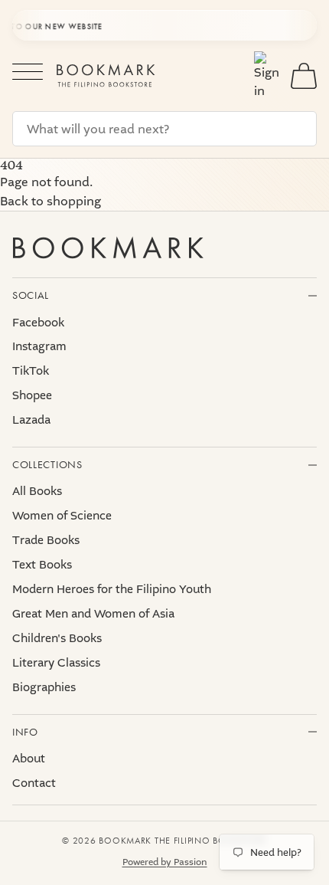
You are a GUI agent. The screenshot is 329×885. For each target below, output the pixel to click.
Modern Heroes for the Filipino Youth (111, 589)
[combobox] (164, 128)
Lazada (31, 420)
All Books (37, 491)
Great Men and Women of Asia (93, 613)
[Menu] (27, 75)
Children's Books (57, 638)
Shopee (32, 395)
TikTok (30, 371)
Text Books (42, 564)
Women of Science (62, 515)
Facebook (38, 322)
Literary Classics (56, 662)
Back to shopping (50, 201)
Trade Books (46, 540)
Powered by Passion (164, 862)
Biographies (44, 687)
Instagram (39, 346)
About (28, 758)
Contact (34, 783)
